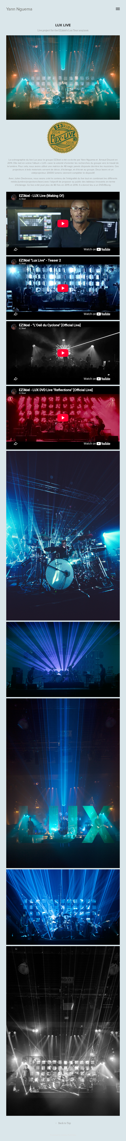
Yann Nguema (19, 9)
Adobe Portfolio (68, 1135)
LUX (44, 163)
